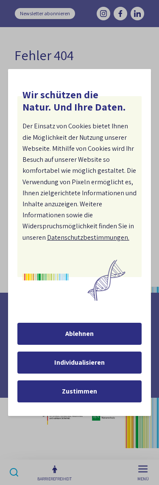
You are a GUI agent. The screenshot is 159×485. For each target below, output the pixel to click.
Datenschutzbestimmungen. (88, 237)
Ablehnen (79, 333)
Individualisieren (79, 362)
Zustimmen (79, 391)
